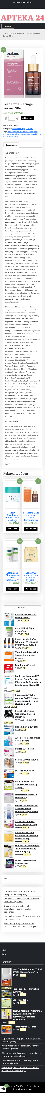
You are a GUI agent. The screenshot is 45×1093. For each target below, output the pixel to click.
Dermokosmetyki (17, 33)
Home (5, 33)
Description (11, 145)
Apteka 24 (22, 17)
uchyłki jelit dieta (18, 134)
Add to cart (27, 118)
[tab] (11, 145)
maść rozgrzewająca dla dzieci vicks (21, 132)
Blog (4, 954)
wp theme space (23, 1089)
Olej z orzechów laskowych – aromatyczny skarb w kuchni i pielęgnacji (18, 909)
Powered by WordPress (15, 1086)
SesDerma (29, 129)
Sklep (4, 950)
